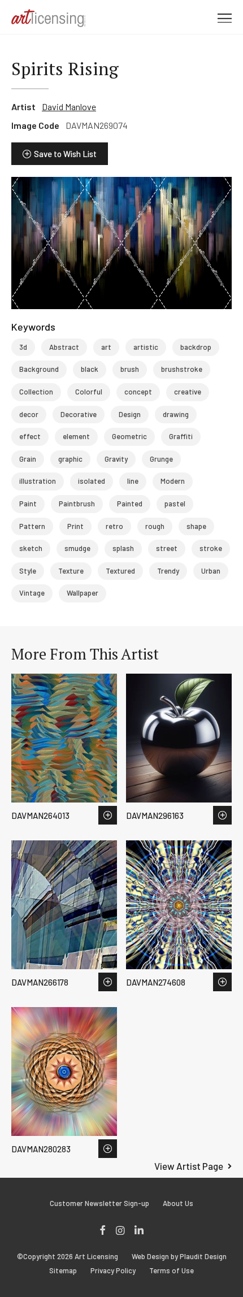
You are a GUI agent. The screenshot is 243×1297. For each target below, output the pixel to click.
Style (27, 570)
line (132, 480)
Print (75, 526)
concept (138, 391)
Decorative (78, 414)
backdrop (195, 347)
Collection (36, 391)
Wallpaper (82, 592)
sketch (30, 548)
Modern (172, 480)
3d (23, 347)
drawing (176, 414)
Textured (120, 570)
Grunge (161, 458)
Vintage (32, 592)
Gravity (116, 458)
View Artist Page (188, 1166)
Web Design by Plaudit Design (179, 1256)
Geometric (129, 436)
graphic (70, 458)
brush (129, 369)
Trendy (168, 570)
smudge (77, 548)
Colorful (88, 391)
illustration (37, 480)
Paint (28, 503)
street (166, 548)
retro (114, 526)
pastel (174, 503)
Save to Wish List (65, 154)
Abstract (64, 347)
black (89, 369)
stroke (210, 548)
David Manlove (69, 106)
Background (39, 369)
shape (196, 526)
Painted (129, 503)
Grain (27, 458)
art (106, 347)
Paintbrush (77, 503)
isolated (91, 480)
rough (154, 526)
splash (123, 548)
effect (30, 436)
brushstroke (181, 369)
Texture (71, 570)
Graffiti (181, 436)
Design (130, 414)
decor (28, 414)
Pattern (32, 526)
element (76, 436)
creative (187, 391)
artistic (145, 347)
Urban (210, 570)
